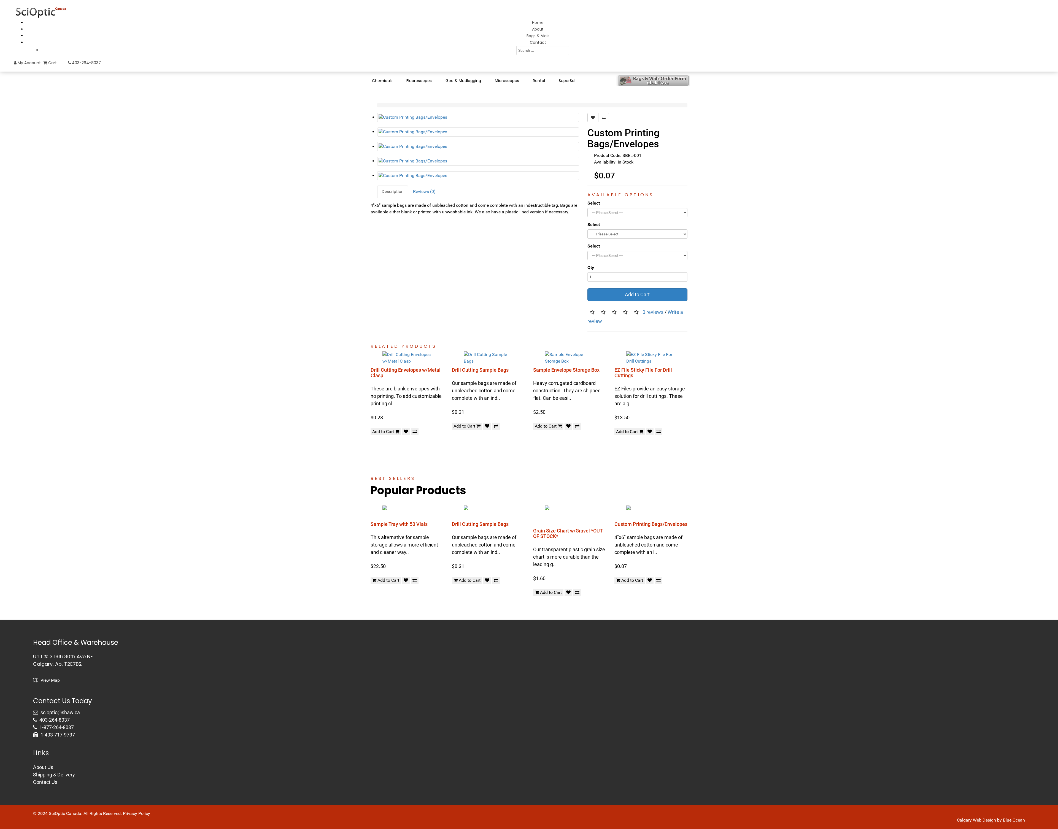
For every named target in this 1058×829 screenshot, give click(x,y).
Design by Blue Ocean (1004, 820)
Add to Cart (637, 294)
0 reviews (653, 312)
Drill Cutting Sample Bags (480, 370)
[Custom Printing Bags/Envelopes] (478, 117)
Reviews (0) (424, 191)
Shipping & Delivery (54, 775)
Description (393, 191)
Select (593, 203)
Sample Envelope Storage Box (566, 370)
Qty (590, 267)
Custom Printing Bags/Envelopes (650, 524)
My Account (29, 63)
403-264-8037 (86, 63)
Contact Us (45, 782)
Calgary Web (969, 820)
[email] (57, 712)
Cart (52, 63)
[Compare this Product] (603, 117)
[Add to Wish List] (592, 117)
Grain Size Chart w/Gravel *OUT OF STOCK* (568, 533)
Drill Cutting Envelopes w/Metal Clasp (406, 372)
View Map (49, 680)
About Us (43, 767)
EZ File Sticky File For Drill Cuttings (643, 372)
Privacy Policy (136, 813)
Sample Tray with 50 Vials (399, 524)
